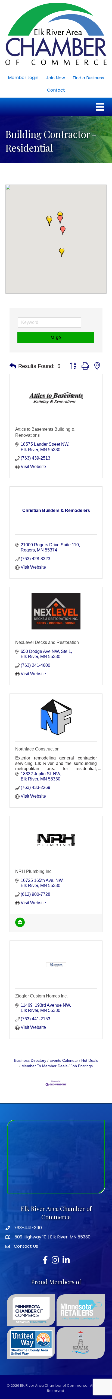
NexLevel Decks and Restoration (47, 642)
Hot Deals (89, 1061)
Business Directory (30, 1061)
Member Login (23, 77)
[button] (63, 230)
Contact (56, 90)
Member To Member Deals (44, 1066)
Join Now (55, 78)
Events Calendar (63, 1061)
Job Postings (82, 1066)
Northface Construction (37, 749)
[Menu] (100, 106)
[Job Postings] (20, 925)
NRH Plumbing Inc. (33, 871)
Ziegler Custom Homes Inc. (41, 996)
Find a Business (88, 78)
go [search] (58, 337)
